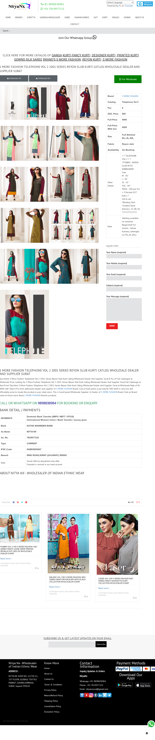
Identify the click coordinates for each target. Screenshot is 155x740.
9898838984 (47, 403)
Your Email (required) (115, 274)
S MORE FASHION (68, 59)
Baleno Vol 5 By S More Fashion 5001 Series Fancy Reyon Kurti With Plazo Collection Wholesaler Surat (67, 579)
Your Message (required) (117, 296)
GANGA (57, 55)
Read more (5, 558)
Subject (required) (114, 285)
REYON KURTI (91, 59)
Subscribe (101, 644)
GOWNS (19, 59)
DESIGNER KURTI (103, 55)
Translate (128, 5)
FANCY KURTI (81, 55)
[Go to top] (146, 733)
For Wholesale (129, 79)
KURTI (67, 55)
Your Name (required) (116, 252)
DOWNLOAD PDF (43, 78)
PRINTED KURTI (128, 55)
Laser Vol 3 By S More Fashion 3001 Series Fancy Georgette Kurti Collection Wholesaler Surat (115, 580)
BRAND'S (49, 59)
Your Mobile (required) (116, 263)
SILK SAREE (34, 59)
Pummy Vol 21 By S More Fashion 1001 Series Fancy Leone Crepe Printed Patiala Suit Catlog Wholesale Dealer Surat (18, 550)
